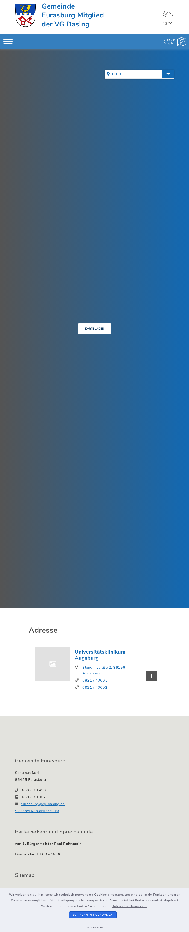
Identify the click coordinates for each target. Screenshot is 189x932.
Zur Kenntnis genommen (93, 914)
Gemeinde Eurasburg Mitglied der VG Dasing (73, 15)
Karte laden (94, 328)
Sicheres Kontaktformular (37, 810)
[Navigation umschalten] (8, 41)
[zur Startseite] (25, 15)
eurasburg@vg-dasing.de (43, 804)
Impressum (94, 927)
